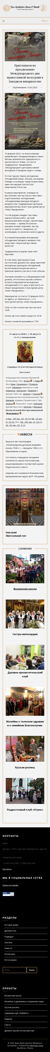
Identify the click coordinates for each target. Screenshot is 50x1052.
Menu (44, 20)
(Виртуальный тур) (16, 535)
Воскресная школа (12, 995)
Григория (37, 403)
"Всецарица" (12, 413)
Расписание (9, 954)
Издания (8, 1019)
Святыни (8, 942)
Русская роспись (11, 1007)
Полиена (33, 384)
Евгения (27, 406)
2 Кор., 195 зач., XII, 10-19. (18, 418)
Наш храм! (11, 532)
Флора (27, 381)
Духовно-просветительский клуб (19, 1030)
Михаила (38, 406)
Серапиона (21, 384)
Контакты (7, 869)
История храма (11, 925)
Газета (7, 1025)
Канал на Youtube (10, 885)
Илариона (10, 390)
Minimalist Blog (36, 1045)
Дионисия (21, 390)
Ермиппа (32, 390)
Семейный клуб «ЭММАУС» (16, 1013)
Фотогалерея (10, 960)
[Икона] (25, 361)
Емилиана (16, 387)
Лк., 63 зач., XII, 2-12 (15, 425)
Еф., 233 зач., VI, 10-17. (31, 422)
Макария (10, 400)
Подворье (8, 936)
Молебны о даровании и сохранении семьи (24, 1001)
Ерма (13, 384)
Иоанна (26, 394)
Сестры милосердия (25, 634)
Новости (26, 434)
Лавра (38, 381)
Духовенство (10, 930)
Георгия (36, 394)
